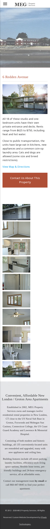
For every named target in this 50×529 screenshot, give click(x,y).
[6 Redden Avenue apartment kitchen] (16, 254)
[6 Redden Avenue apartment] (16, 289)
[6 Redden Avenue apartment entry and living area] (16, 237)
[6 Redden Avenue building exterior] (16, 376)
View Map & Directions (16, 166)
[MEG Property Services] (25, 4)
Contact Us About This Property (25, 180)
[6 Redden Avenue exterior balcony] (16, 219)
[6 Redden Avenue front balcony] (16, 359)
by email (39, 480)
